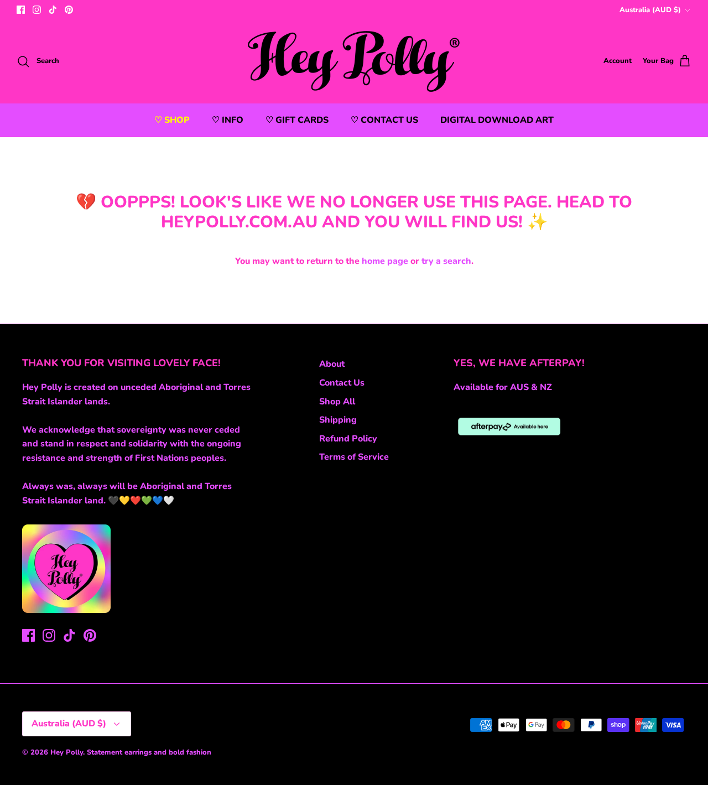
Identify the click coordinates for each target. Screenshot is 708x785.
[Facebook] (21, 10)
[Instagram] (37, 10)
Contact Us (342, 383)
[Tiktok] (53, 10)
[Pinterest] (69, 10)
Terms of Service (354, 457)
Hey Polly (66, 752)
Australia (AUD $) (650, 10)
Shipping (338, 420)
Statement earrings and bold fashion (149, 752)
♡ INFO (227, 120)
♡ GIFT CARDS (297, 120)
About (332, 364)
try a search (446, 261)
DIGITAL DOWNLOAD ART (497, 120)
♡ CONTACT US (384, 120)
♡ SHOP (172, 120)
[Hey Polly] (354, 61)
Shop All (337, 402)
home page (385, 261)
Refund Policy (348, 439)
